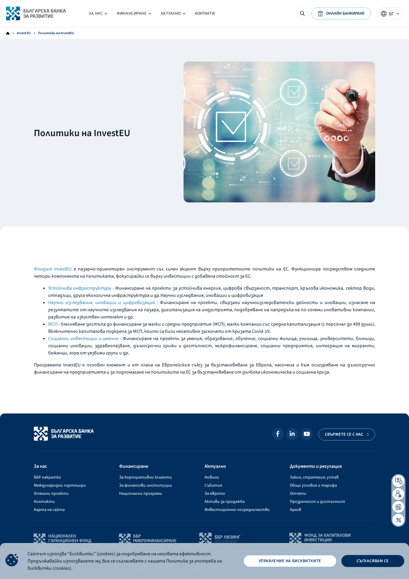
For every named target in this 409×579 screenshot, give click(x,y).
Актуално (168, 14)
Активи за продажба (225, 502)
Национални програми (140, 494)
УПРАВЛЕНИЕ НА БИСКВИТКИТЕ (290, 561)
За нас (98, 14)
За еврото (215, 494)
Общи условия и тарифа (313, 485)
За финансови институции (145, 485)
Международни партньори (60, 485)
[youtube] (307, 434)
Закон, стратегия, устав (314, 477)
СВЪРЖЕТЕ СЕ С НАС (344, 434)
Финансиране (134, 14)
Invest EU (24, 33)
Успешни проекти (51, 494)
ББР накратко (47, 477)
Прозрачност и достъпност (317, 502)
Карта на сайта (49, 510)
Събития (213, 485)
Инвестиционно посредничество (237, 510)
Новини (212, 477)
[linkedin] (292, 434)
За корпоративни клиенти (145, 477)
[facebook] (278, 434)
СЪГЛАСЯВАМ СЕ (373, 561)
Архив (295, 510)
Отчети (298, 494)
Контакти (205, 13)
